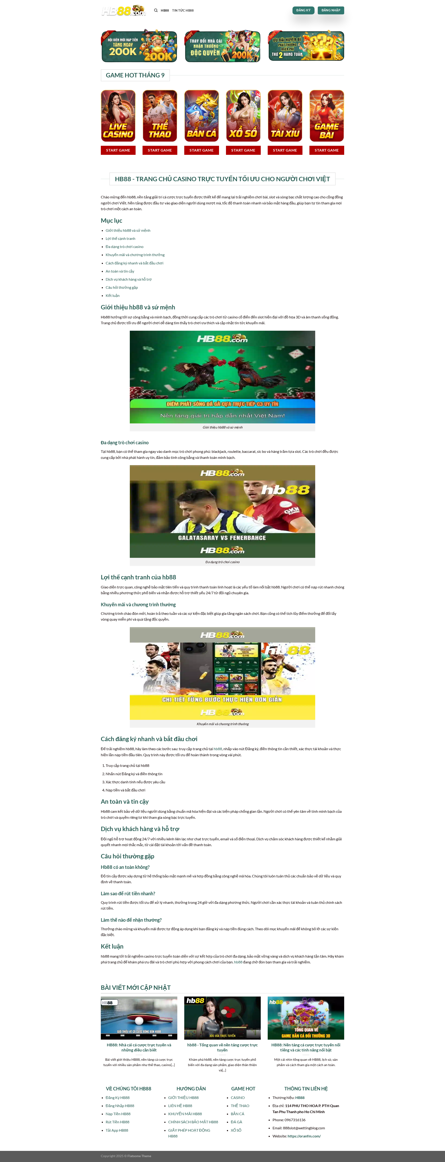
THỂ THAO (240, 1105)
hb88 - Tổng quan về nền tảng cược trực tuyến (222, 1047)
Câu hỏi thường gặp (122, 287)
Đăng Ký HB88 (118, 1097)
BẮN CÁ (237, 1113)
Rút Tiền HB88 (117, 1122)
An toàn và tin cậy (120, 271)
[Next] (345, 1040)
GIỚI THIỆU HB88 (183, 1097)
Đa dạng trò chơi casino (124, 246)
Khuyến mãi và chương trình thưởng (135, 254)
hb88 (218, 748)
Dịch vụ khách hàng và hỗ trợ (129, 279)
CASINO (238, 1097)
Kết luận (113, 295)
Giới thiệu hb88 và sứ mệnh (128, 230)
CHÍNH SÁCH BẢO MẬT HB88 (193, 1122)
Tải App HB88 (117, 1130)
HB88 (165, 10)
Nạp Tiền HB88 (118, 1113)
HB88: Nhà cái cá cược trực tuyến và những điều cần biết (139, 1047)
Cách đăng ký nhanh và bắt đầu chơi (134, 263)
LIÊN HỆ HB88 (180, 1105)
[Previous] (99, 1040)
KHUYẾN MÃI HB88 (185, 1113)
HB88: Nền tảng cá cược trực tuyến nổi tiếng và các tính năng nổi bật (305, 1047)
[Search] (156, 10)
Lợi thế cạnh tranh (120, 238)
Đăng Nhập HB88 (120, 1105)
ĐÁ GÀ (236, 1122)
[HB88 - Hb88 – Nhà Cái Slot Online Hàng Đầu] (124, 10)
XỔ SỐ (236, 1130)
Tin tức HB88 (183, 10)
